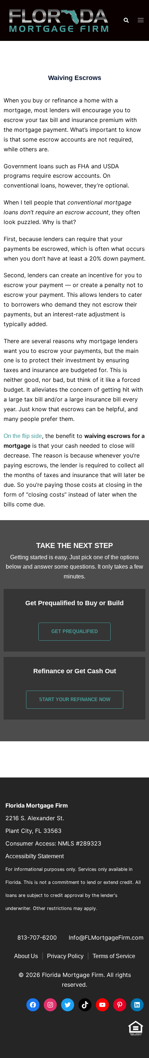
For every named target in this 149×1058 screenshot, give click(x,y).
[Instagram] (50, 1004)
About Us (26, 956)
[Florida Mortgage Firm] (58, 20)
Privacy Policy (65, 956)
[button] (126, 21)
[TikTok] (84, 1004)
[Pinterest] (119, 1004)
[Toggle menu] (141, 20)
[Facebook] (32, 1004)
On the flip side (23, 436)
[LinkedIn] (137, 1004)
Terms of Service (114, 956)
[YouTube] (102, 1004)
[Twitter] (67, 1004)
